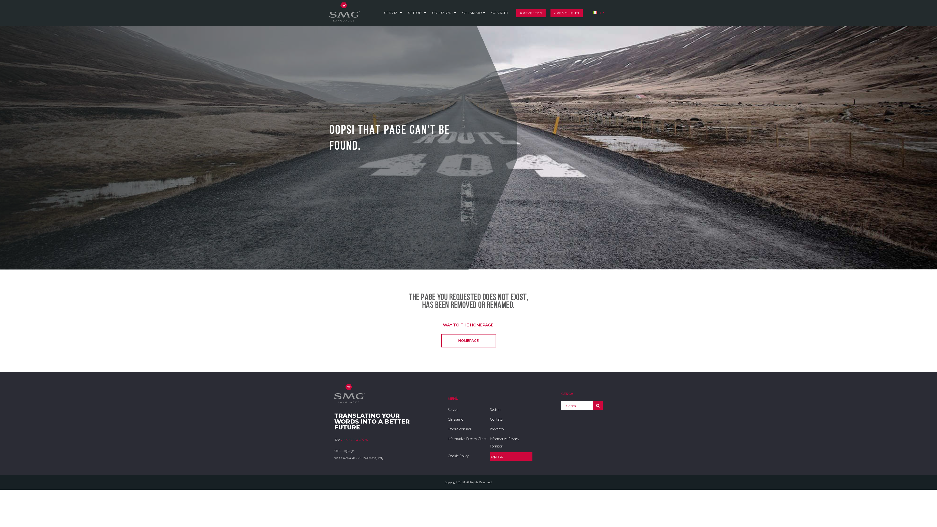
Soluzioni (442, 12)
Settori (415, 12)
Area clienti (566, 13)
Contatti (499, 12)
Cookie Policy (458, 456)
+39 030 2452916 (354, 439)
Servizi (391, 12)
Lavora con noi (459, 429)
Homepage (468, 340)
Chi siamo (472, 12)
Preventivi (531, 13)
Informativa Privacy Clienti (467, 438)
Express (496, 456)
